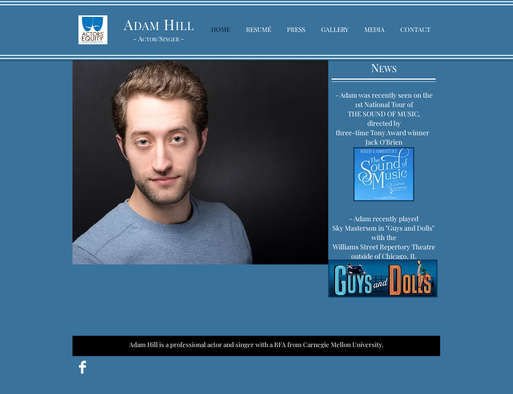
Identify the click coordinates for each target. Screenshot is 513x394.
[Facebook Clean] (82, 367)
